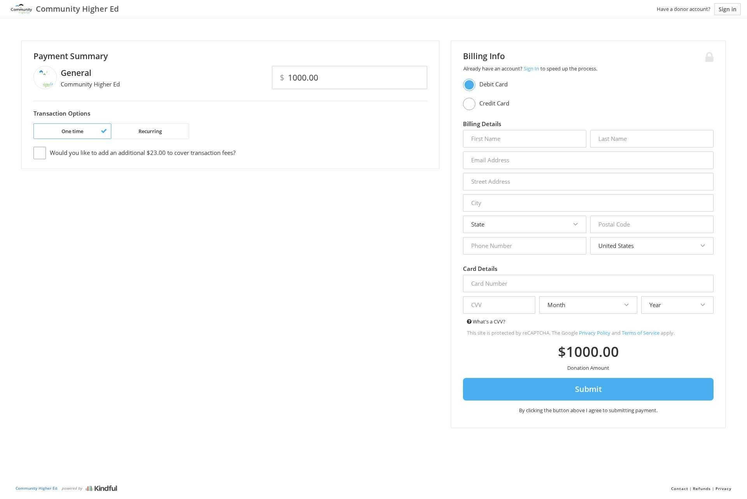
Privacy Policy (594, 332)
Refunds (702, 488)
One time (72, 131)
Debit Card (493, 84)
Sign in (727, 9)
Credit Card (494, 103)
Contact (679, 488)
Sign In (531, 68)
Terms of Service (640, 332)
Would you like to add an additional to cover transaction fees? (142, 152)
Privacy (723, 488)
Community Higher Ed (36, 488)
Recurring (150, 131)
